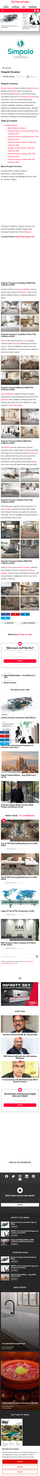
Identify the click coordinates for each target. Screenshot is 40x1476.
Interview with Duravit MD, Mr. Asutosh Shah (20, 1035)
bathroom (4, 400)
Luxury (3, 394)
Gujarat (29, 88)
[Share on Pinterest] (15, 614)
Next (39, 21)
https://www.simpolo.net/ (25, 237)
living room (19, 289)
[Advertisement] (20, 204)
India (34, 88)
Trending (32, 7)
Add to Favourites (29, 623)
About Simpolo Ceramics (17, 128)
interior (11, 405)
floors (10, 567)
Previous (1, 21)
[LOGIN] (38, 10)
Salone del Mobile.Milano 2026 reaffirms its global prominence (22, 1240)
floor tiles (16, 344)
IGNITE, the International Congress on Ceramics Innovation (29, 28)
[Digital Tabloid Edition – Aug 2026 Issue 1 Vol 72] (20, 762)
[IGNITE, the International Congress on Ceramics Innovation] (20, 732)
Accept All (20, 1461)
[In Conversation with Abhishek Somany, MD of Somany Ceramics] (20, 1069)
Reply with (37, 956)
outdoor (8, 509)
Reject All (20, 1472)
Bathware (27, 232)
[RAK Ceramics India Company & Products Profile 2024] (20, 930)
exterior (32, 570)
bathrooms (10, 394)
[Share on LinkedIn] (25, 614)
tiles (14, 91)
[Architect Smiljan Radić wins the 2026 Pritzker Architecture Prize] (20, 792)
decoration (18, 405)
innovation (16, 94)
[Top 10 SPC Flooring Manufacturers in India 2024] (20, 831)
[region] (20, 1461)
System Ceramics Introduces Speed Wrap (18, 718)
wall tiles (26, 289)
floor (4, 341)
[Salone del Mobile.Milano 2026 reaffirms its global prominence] (5, 1242)
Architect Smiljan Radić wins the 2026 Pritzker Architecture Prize (17, 806)
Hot (23, 7)
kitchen (7, 447)
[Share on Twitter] (5, 618)
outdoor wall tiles (23, 567)
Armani (28, 311)
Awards (4, 802)
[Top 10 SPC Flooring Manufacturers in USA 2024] (20, 864)
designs (34, 462)
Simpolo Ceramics (28, 97)
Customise (20, 1467)
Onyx (12, 478)
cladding (4, 573)
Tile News (4, 714)
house (25, 341)
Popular (15, 7)
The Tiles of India (20, 2)
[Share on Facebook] (5, 614)
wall (11, 447)
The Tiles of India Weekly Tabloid (11, 772)
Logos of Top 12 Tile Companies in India (17, 911)
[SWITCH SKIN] (35, 10)
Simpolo (4, 88)
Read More (14, 1226)
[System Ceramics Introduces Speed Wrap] (10, 18)
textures (24, 292)
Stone (9, 535)
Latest (6, 7)
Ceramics (11, 88)
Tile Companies (26, 816)
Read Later (10, 623)
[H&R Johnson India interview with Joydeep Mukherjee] (20, 1046)
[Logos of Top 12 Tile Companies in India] (20, 898)
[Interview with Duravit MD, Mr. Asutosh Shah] (20, 1024)
